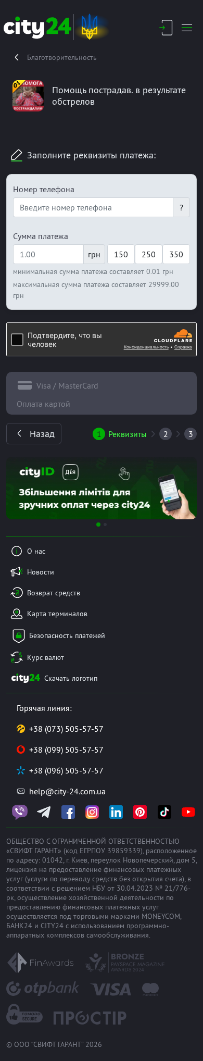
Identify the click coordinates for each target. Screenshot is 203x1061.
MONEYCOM (161, 916)
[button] (20, 488)
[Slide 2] (105, 524)
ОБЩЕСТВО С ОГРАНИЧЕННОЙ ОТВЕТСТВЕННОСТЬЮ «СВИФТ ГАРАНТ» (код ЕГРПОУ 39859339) (93, 846)
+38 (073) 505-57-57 (66, 728)
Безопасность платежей (67, 635)
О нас (36, 551)
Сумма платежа (40, 236)
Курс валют (45, 657)
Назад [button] (42, 434)
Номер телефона (43, 189)
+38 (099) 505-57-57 (66, 749)
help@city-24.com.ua (67, 791)
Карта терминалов (57, 613)
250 (149, 254)
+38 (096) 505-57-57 (66, 770)
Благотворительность (62, 57)
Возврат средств (53, 592)
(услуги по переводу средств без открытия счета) (104, 878)
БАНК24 (19, 925)
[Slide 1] (98, 524)
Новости (40, 572)
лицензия (21, 869)
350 (176, 254)
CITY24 (52, 925)
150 (121, 254)
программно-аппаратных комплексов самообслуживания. (87, 930)
